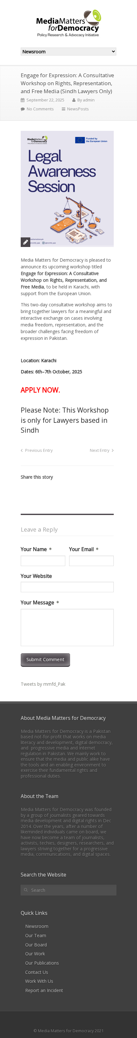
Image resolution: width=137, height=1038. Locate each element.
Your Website (36, 576)
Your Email (81, 549)
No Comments (40, 109)
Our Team (35, 935)
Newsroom (36, 926)
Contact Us (36, 972)
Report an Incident (44, 990)
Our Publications (42, 963)
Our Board (36, 945)
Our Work (35, 954)
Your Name (34, 549)
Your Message (37, 603)
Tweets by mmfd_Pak (43, 684)
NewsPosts (78, 109)
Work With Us (39, 981)
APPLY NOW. (40, 389)
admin (89, 100)
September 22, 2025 (45, 100)
